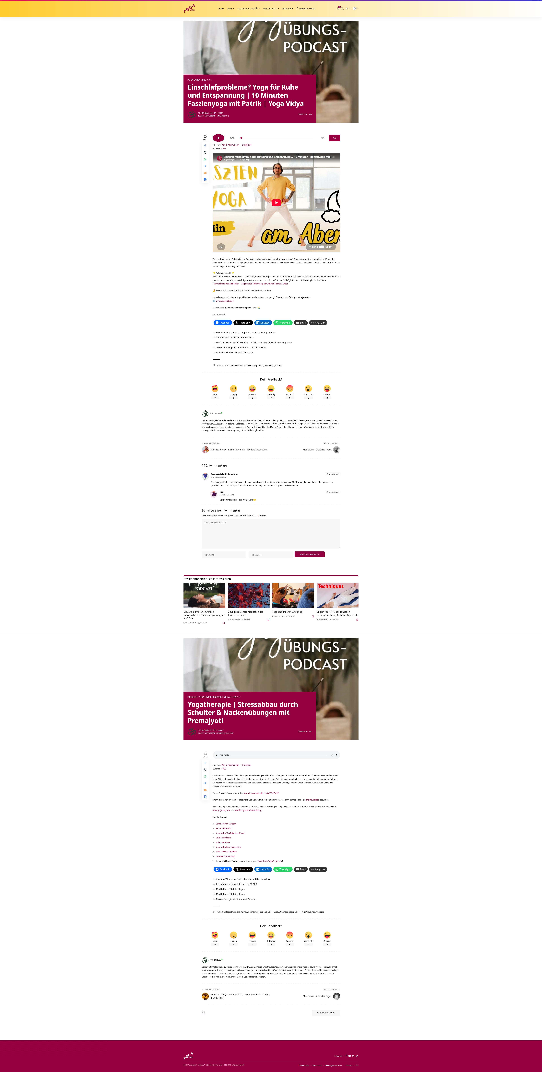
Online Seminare (223, 837)
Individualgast (312, 799)
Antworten (333, 474)
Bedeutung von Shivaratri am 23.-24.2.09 (236, 884)
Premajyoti (253, 912)
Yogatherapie (232, 697)
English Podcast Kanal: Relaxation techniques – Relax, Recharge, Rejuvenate (337, 613)
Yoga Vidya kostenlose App (228, 846)
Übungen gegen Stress (290, 912)
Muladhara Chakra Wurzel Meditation (234, 352)
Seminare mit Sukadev (226, 823)
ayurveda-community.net (326, 420)
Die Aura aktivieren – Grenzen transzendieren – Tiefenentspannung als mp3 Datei (203, 615)
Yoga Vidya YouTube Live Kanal (230, 833)
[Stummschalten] (334, 138)
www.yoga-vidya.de (225, 300)
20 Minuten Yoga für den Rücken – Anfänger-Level (241, 347)
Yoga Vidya (306, 912)
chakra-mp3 (242, 912)
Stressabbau (273, 912)
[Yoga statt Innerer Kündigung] (293, 595)
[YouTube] (349, 1056)
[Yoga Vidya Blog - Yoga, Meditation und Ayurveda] (189, 8)
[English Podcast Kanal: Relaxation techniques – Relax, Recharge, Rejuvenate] (338, 595)
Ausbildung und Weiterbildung (247, 810)
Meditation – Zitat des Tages (230, 889)
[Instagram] (353, 1056)
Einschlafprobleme (243, 365)
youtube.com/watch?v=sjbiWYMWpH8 (261, 792)
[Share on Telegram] (205, 166)
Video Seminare (223, 842)
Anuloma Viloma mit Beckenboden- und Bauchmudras (243, 879)
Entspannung (258, 365)
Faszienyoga (270, 365)
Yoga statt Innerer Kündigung (287, 611)
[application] (276, 137)
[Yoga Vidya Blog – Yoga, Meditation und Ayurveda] (188, 1055)
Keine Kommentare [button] (327, 1013)
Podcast (193, 697)
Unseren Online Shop (225, 856)
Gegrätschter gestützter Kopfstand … (235, 337)
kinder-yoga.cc (303, 420)
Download (247, 144)
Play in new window (230, 144)
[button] (342, 8)
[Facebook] (346, 1056)
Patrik (280, 365)
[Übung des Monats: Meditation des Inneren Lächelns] (249, 595)
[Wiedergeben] (218, 138)
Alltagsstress (230, 912)
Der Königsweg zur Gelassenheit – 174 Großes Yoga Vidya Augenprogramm (254, 342)
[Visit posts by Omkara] (192, 114)
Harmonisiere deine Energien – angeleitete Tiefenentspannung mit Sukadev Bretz (250, 283)
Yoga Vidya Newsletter (226, 851)
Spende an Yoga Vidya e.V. (270, 860)
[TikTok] (357, 1056)
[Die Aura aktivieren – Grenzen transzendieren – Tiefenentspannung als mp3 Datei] (204, 595)
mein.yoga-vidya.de (236, 423)
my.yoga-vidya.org (215, 423)
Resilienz (263, 912)
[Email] (205, 172)
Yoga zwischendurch (200, 80)
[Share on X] (205, 152)
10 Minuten (229, 365)
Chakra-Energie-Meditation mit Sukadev (236, 899)
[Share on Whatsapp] (205, 159)
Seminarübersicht (224, 828)
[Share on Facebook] (205, 145)
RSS (224, 148)
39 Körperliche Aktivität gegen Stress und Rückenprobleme (246, 332)
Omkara (205, 113)
